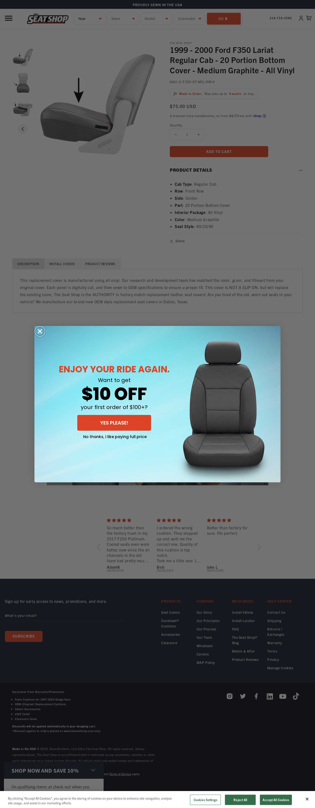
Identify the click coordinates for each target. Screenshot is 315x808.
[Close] (307, 799)
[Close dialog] (39, 331)
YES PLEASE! (114, 422)
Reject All (240, 800)
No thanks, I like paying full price (115, 437)
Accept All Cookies (276, 800)
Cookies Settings (205, 800)
